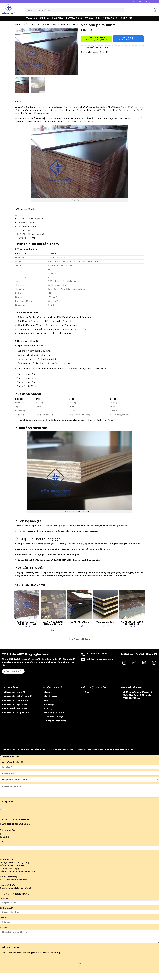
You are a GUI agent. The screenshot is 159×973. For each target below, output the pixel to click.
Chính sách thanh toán (16, 700)
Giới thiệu (126, 18)
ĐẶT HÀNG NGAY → (12, 947)
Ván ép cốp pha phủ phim (40, 531)
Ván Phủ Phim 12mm (79, 622)
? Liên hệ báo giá (26, 230)
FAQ (47, 700)
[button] (151, 10)
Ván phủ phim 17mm (27, 382)
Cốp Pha (44, 18)
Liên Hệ (147, 2)
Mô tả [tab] (18, 101)
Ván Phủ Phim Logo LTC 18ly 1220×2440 (132, 623)
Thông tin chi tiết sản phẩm (31, 218)
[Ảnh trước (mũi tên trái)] (2, 969)
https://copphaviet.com (67, 576)
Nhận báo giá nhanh (117, 526)
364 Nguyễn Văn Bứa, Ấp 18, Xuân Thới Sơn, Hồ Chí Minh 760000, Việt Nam (137, 695)
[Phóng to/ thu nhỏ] (2, 959)
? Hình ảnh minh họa (28, 226)
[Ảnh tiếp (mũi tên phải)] (9, 969)
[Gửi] (122, 10)
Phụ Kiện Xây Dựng (106, 18)
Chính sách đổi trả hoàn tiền (19, 696)
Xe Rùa (89, 18)
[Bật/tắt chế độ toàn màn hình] (9, 959)
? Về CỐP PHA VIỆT (27, 238)
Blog (155, 2)
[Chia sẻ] (16, 959)
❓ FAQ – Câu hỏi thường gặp (32, 234)
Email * (3, 918)
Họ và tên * (5, 898)
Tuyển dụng (51, 696)
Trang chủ (31, 18)
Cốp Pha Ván (44, 24)
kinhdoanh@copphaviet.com (100, 659)
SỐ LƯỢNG (4, 837)
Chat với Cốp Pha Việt (32, 526)
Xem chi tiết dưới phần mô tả (94, 52)
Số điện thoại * (6, 908)
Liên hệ (48, 708)
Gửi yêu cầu (8, 802)
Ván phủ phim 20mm (27, 386)
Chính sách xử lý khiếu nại (18, 712)
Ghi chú (3, 927)
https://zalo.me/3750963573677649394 (106, 576)
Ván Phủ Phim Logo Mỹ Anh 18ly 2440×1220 (27, 623)
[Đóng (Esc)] (23, 959)
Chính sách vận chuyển (16, 704)
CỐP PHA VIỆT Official (101, 654)
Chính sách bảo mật (15, 692)
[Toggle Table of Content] (17, 216)
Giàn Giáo (57, 18)
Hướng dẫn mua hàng (16, 708)
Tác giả (48, 692)
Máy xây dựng (74, 18)
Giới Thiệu (137, 2)
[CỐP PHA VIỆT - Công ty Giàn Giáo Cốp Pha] (11, 9)
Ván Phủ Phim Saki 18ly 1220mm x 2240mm (53, 623)
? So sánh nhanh (26, 222)
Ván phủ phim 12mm (27, 374)
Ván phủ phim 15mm (26, 378)
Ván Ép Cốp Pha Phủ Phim (65, 24)
